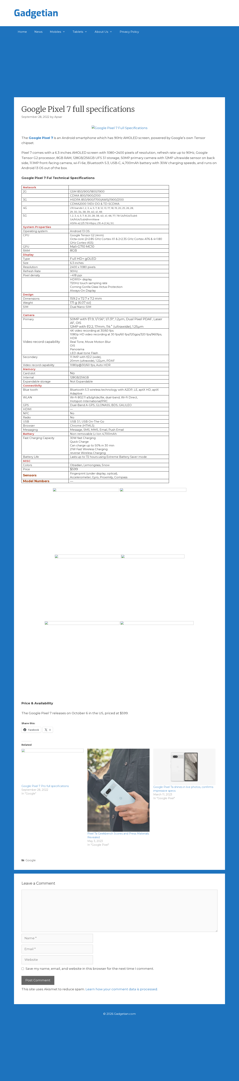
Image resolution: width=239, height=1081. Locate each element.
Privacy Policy (129, 31)
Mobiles (55, 31)
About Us (101, 31)
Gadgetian (36, 13)
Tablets (78, 31)
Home (22, 31)
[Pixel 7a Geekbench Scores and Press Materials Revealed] (118, 790)
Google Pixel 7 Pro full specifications (45, 786)
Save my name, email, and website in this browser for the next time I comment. (90, 968)
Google (31, 860)
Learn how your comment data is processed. (122, 989)
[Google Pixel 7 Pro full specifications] (52, 766)
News (38, 31)
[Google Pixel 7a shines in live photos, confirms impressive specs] (184, 767)
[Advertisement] (119, 65)
